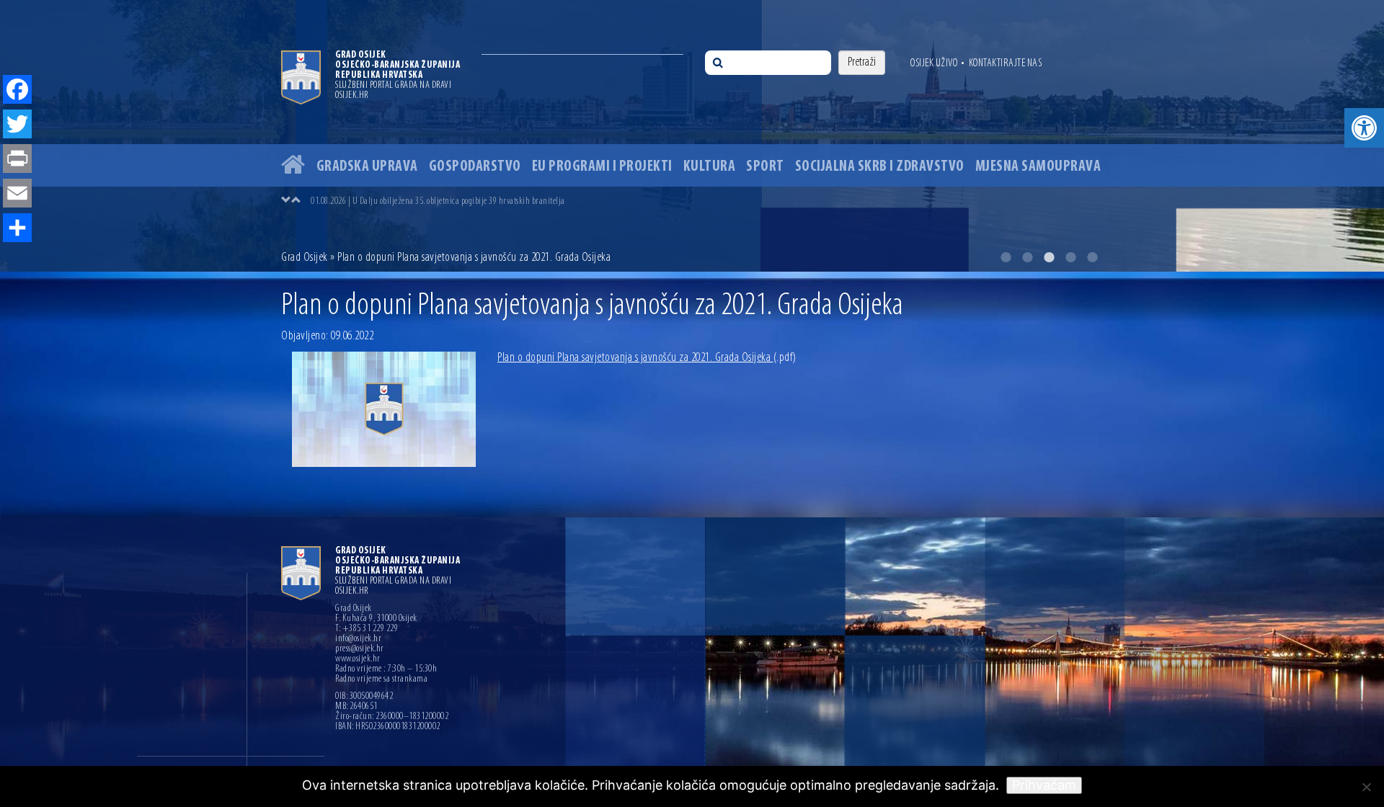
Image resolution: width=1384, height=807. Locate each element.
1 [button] (1005, 257)
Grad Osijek (305, 257)
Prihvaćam (1044, 785)
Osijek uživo (933, 63)
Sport (765, 166)
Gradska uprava (367, 166)
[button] (1364, 128)
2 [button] (1027, 257)
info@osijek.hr (358, 639)
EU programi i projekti (602, 166)
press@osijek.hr (359, 649)
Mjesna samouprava (1038, 166)
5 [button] (1092, 257)
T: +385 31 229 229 (366, 629)
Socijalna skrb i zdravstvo (879, 166)
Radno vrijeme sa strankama (381, 679)
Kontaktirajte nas (1005, 63)
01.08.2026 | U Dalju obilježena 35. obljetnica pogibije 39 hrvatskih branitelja (438, 201)
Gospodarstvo (475, 166)
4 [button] (1070, 257)
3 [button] (1049, 257)
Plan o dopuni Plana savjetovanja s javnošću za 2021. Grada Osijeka (647, 358)
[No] (1366, 787)
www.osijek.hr (358, 659)
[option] (692, 136)
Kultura (709, 166)
